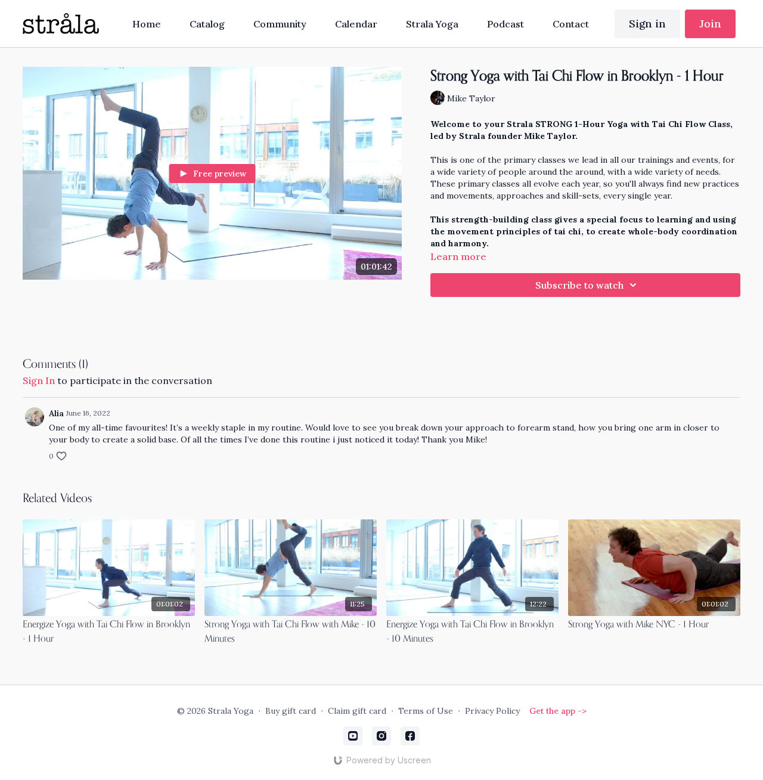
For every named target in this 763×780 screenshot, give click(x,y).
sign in (39, 380)
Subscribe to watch (579, 285)
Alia (56, 413)
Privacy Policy (492, 710)
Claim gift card (357, 710)
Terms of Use (425, 710)
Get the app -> (558, 710)
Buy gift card (290, 710)
